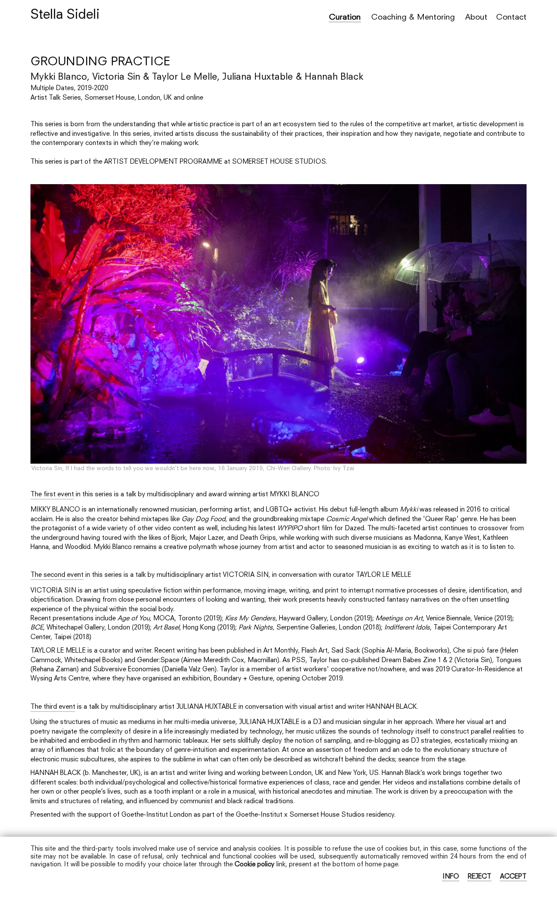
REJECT (479, 877)
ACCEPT (513, 877)
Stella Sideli (65, 15)
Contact (511, 17)
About (476, 17)
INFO (451, 877)
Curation (345, 17)
